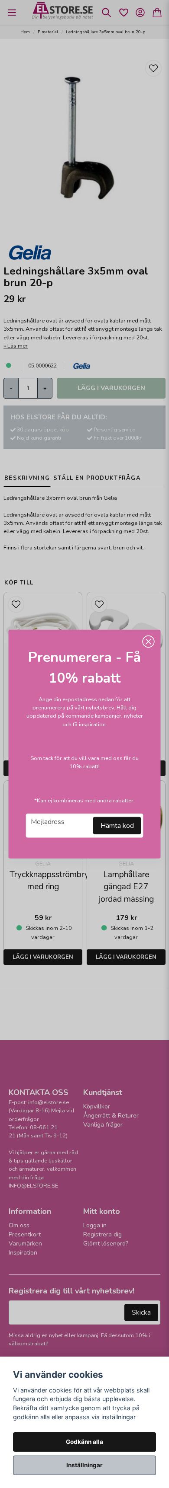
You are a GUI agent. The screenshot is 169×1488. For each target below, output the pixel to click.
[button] (148, 642)
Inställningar (84, 1465)
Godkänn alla (84, 1441)
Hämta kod (117, 825)
